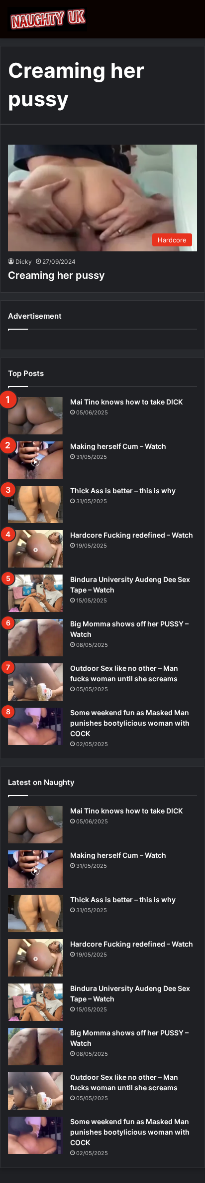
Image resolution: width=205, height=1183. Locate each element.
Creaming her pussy (56, 275)
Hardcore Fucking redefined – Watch (131, 535)
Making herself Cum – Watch (118, 446)
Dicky (23, 261)
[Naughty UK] (47, 19)
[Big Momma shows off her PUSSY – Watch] (35, 637)
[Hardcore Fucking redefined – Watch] (35, 549)
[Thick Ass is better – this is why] (35, 504)
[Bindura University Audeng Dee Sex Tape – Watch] (35, 593)
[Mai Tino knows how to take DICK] (35, 415)
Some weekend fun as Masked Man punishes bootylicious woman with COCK (130, 723)
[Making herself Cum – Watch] (35, 460)
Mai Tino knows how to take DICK (126, 401)
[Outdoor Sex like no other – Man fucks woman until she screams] (35, 682)
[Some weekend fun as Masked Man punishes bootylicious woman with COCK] (35, 726)
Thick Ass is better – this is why (123, 490)
